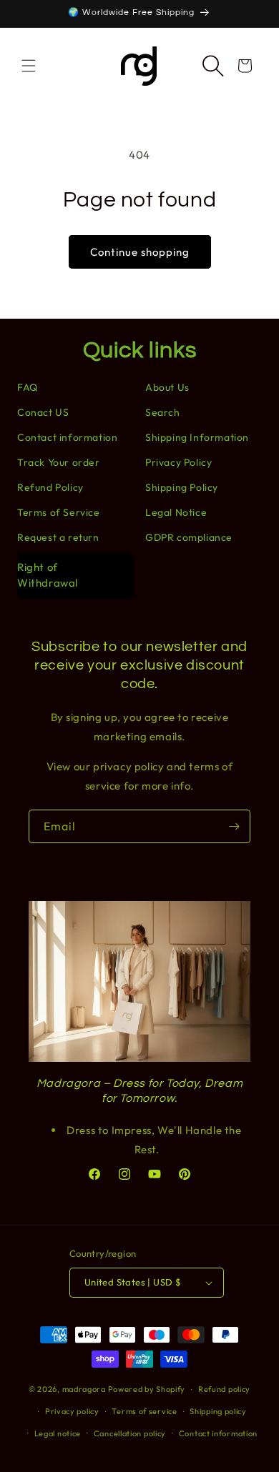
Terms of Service (58, 512)
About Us (167, 387)
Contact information (67, 437)
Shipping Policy (181, 487)
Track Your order (58, 462)
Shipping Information (197, 437)
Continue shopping (140, 252)
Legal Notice (176, 512)
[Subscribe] (234, 826)
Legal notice (57, 1433)
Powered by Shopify (147, 1389)
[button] (28, 65)
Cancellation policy (130, 1433)
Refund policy (224, 1389)
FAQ (27, 387)
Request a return (58, 537)
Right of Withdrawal (47, 575)
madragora (84, 1389)
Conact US (43, 412)
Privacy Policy (178, 462)
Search (162, 412)
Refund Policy (50, 487)
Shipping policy (218, 1411)
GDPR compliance (188, 537)
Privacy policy (72, 1411)
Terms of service (144, 1411)
